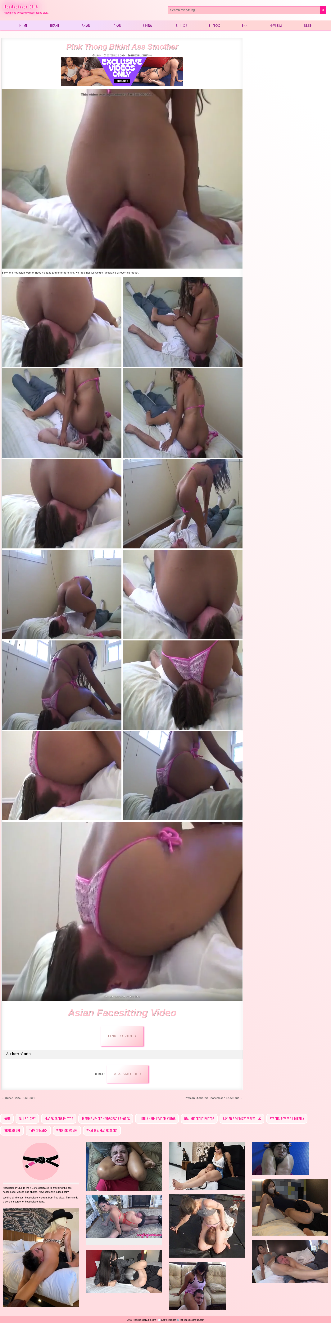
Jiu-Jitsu (180, 25)
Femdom (276, 25)
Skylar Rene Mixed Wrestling (242, 1118)
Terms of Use (11, 1130)
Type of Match (38, 1130)
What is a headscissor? (101, 1130)
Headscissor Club (21, 7)
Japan (116, 25)
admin (98, 55)
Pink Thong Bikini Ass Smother (122, 46)
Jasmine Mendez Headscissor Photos (106, 1118)
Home (23, 25)
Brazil (55, 25)
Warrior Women (67, 1130)
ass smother (127, 1074)
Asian (86, 25)
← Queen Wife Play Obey (18, 1098)
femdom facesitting (141, 55)
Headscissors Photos (58, 1118)
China (147, 25)
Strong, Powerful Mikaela (287, 1118)
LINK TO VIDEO (122, 1036)
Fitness (214, 25)
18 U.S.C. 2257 (27, 1118)
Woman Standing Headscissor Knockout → (214, 1098)
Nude (308, 25)
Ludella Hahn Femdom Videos (156, 1118)
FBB (244, 25)
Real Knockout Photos (199, 1118)
